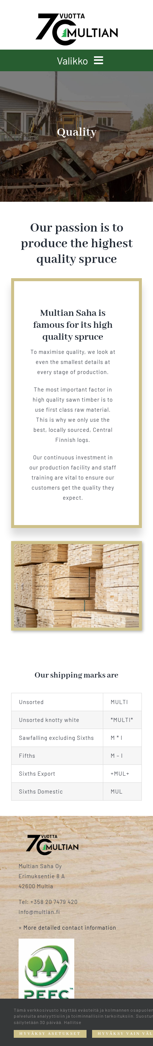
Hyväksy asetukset (50, 1033)
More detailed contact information (69, 927)
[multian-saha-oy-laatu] (52, 837)
